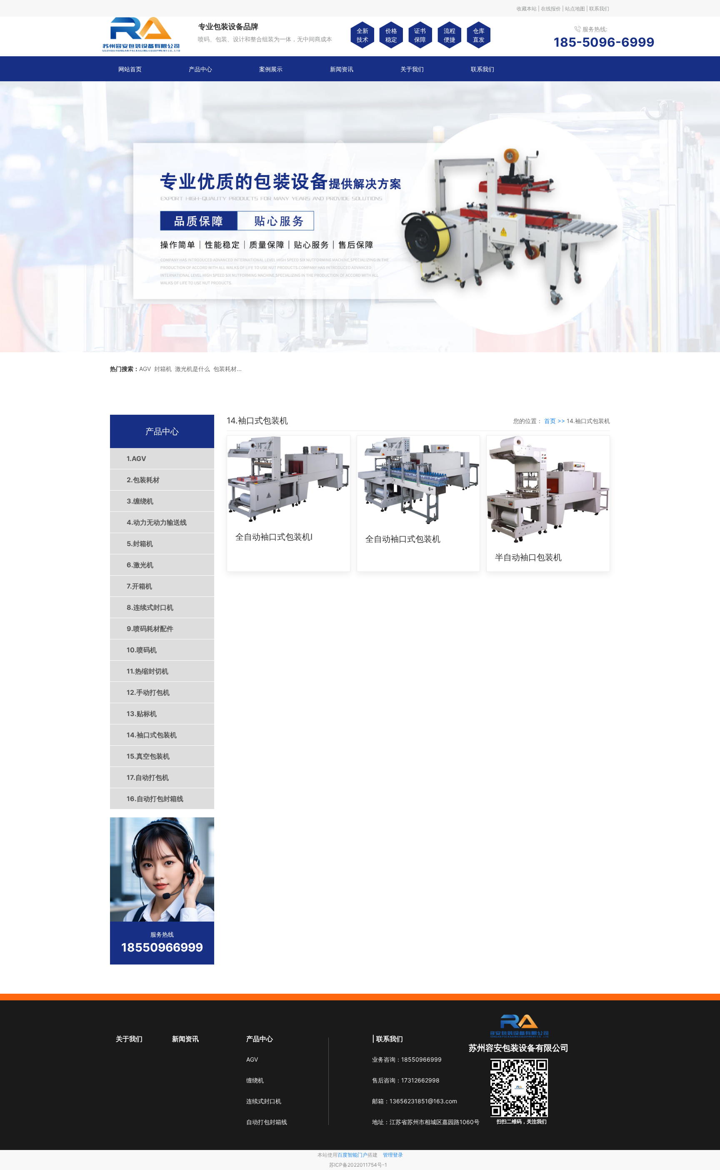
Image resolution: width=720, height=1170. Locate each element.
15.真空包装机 (148, 756)
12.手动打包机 (148, 692)
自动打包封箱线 (266, 1121)
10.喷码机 (142, 650)
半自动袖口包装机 (528, 557)
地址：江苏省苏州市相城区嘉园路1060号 (426, 1121)
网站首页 (130, 69)
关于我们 (412, 69)
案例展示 (270, 69)
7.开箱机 (139, 586)
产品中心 (200, 69)
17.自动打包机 (148, 777)
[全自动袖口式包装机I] (288, 479)
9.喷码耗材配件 (150, 628)
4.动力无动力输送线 (157, 522)
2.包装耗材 (143, 480)
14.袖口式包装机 (152, 735)
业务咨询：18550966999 (407, 1059)
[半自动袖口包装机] (548, 489)
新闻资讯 (341, 69)
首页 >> (555, 420)
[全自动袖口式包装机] (418, 480)
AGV (252, 1059)
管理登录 (393, 1155)
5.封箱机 (140, 543)
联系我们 (482, 69)
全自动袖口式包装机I (273, 537)
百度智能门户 (353, 1155)
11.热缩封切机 (147, 671)
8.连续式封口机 (150, 607)
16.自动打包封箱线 (155, 798)
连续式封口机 (263, 1101)
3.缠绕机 (140, 501)
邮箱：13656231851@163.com (414, 1101)
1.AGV (136, 458)
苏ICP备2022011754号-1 (358, 1165)
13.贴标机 (142, 713)
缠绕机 (255, 1080)
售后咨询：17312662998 (406, 1080)
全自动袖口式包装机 (402, 539)
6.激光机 (140, 565)
